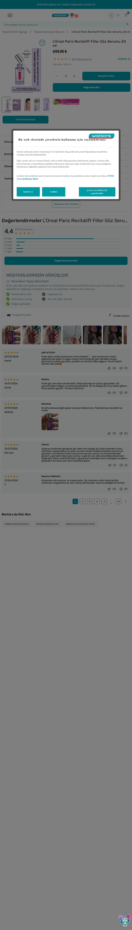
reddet (53, 191)
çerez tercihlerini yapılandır (97, 192)
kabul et (28, 191)
